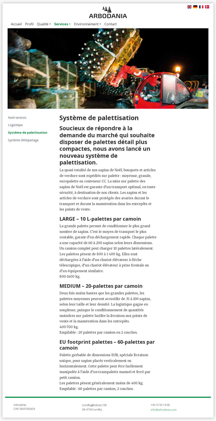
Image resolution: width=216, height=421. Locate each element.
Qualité (42, 24)
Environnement (86, 24)
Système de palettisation (27, 132)
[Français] (201, 6)
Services (61, 24)
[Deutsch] (195, 6)
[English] (189, 6)
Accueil (16, 24)
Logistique (15, 125)
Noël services (17, 117)
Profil (29, 24)
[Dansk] (207, 6)
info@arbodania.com (164, 409)
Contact (110, 24)
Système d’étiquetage (23, 140)
